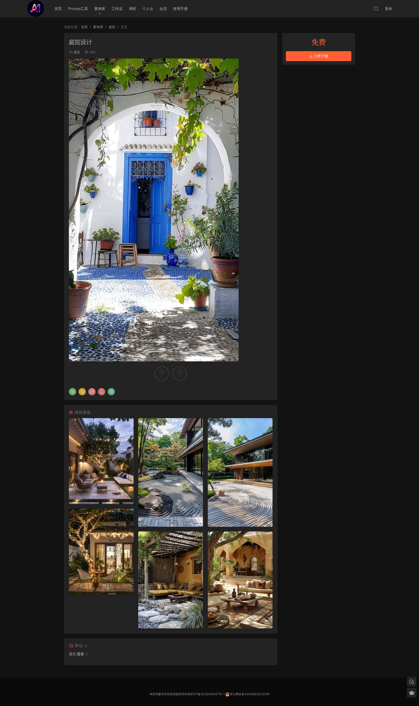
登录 (80, 654)
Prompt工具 (78, 8)
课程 (132, 8)
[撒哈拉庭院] (170, 579)
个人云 (147, 8)
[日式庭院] (170, 472)
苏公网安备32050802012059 (249, 694)
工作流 (117, 8)
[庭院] (240, 472)
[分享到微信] (72, 391)
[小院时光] (101, 461)
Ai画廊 (35, 8)
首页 (58, 8)
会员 (163, 8)
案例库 (99, 8)
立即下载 (320, 56)
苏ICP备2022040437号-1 (207, 694)
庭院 (77, 52)
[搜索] (376, 8)
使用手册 (180, 8)
